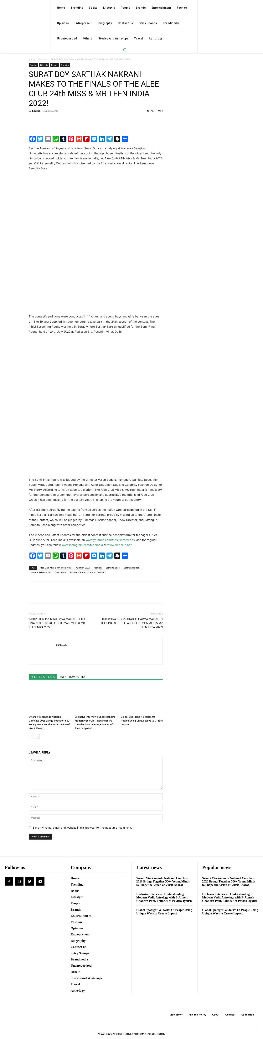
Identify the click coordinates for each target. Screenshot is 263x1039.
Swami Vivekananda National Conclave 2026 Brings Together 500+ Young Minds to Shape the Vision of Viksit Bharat (163, 882)
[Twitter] (41, 119)
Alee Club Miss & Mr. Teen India (55, 567)
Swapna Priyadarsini (40, 572)
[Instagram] (19, 881)
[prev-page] (31, 736)
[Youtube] (40, 881)
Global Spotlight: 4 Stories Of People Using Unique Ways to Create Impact (142, 720)
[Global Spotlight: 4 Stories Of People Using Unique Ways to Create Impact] (142, 699)
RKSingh (36, 110)
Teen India (60, 572)
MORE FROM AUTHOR (73, 676)
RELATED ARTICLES (43, 676)
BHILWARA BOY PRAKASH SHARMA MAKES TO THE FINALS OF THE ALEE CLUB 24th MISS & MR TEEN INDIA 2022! (131, 623)
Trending (65, 65)
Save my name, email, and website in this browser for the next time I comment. (82, 827)
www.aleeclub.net (119, 545)
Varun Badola (97, 572)
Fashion (43, 59)
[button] (124, 49)
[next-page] (37, 736)
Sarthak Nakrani (132, 567)
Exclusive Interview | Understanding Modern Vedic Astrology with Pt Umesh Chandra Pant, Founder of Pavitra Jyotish (164, 897)
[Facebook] (32, 119)
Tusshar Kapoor (78, 572)
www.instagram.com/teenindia (82, 545)
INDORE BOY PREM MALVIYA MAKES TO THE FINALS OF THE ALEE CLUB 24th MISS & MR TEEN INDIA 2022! (57, 623)
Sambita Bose (113, 567)
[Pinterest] (50, 119)
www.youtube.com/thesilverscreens (110, 540)
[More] (68, 119)
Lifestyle (44, 65)
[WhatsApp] (59, 119)
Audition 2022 (83, 567)
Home (32, 59)
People (54, 65)
